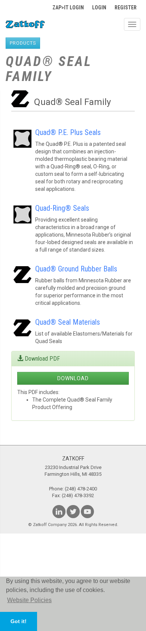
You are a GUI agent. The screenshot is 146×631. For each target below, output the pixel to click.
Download (73, 378)
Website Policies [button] (29, 600)
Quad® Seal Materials (67, 322)
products (23, 43)
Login (99, 7)
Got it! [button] (18, 621)
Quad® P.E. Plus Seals (68, 132)
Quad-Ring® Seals (62, 208)
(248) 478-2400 (81, 489)
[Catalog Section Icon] (22, 133)
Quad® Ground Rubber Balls (76, 268)
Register (126, 7)
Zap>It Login (68, 7)
